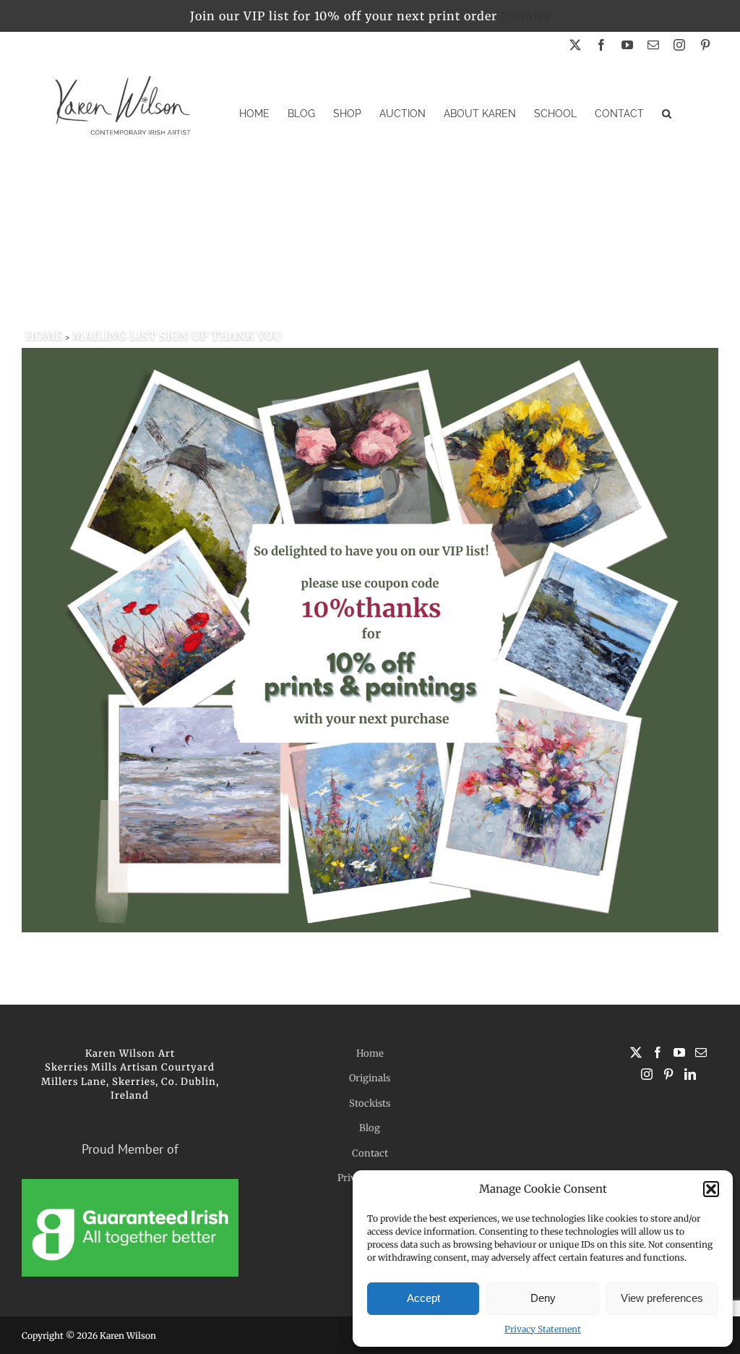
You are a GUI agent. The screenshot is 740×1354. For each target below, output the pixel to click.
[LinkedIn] (690, 1074)
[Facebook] (657, 1052)
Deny (543, 1298)
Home (370, 1053)
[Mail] (701, 1052)
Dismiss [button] (526, 16)
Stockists (369, 1103)
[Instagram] (647, 1074)
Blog (369, 1128)
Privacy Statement (542, 1329)
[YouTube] (679, 1052)
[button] (711, 1189)
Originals (369, 1078)
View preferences (662, 1298)
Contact (370, 1153)
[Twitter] (636, 1052)
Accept (423, 1298)
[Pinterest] (668, 1074)
